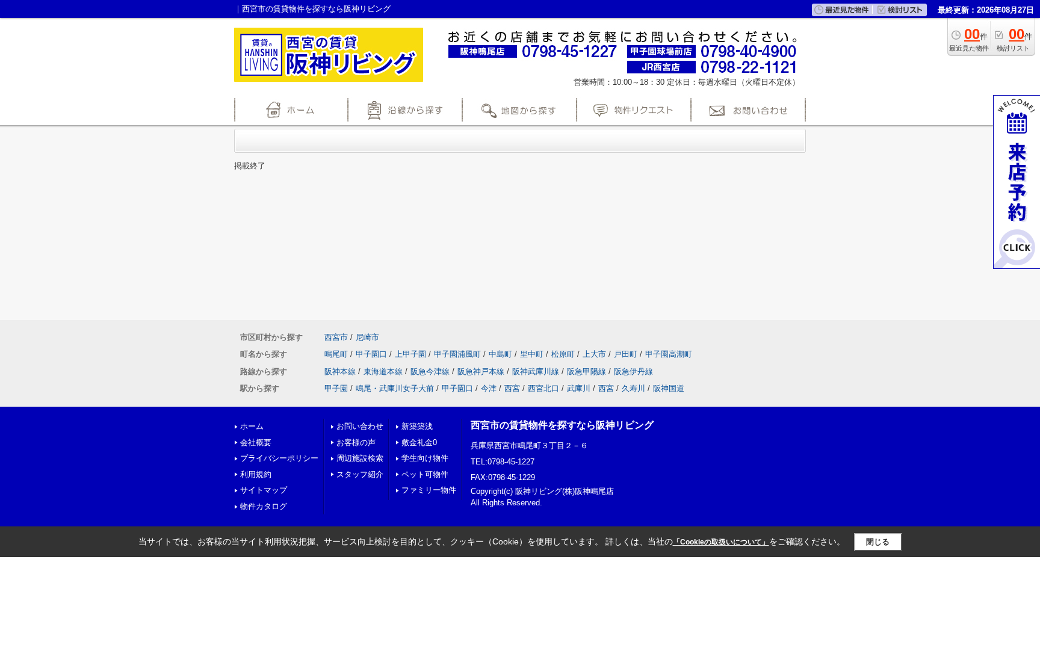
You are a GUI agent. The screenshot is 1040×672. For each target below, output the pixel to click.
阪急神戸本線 (480, 371)
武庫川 (578, 388)
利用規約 (255, 474)
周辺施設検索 (359, 458)
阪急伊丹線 (633, 371)
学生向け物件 (424, 458)
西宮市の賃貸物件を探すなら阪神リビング (562, 425)
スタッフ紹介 (359, 474)
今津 (489, 388)
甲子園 (336, 388)
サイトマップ (263, 490)
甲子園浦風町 (457, 354)
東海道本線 (383, 371)
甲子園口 (371, 354)
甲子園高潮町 (668, 354)
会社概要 (255, 442)
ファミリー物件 (428, 490)
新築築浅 (417, 426)
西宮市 (336, 337)
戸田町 (625, 354)
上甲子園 (410, 354)
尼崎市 (367, 337)
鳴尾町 (336, 354)
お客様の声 (356, 442)
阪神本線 (340, 371)
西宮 (512, 388)
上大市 (594, 354)
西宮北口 (543, 388)
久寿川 (633, 388)
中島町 (500, 354)
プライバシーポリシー (279, 458)
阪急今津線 (430, 371)
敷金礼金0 (419, 442)
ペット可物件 (424, 474)
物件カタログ (263, 506)
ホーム (252, 426)
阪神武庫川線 (535, 371)
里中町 (531, 354)
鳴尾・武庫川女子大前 (395, 388)
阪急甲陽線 (586, 371)
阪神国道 (668, 388)
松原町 (563, 354)
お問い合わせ (359, 426)
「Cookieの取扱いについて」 (721, 542)
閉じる (878, 541)
